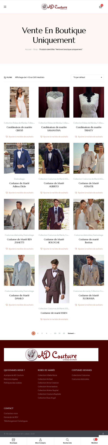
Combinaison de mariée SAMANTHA (54, 129)
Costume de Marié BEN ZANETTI (19, 241)
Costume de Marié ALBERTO (54, 185)
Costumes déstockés (14, 235)
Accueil (28, 49)
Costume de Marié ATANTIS (89, 185)
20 (55, 333)
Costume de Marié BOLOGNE (54, 241)
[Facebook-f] (103, 434)
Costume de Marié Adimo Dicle (19, 185)
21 (59, 333)
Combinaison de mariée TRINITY (88, 129)
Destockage (19, 179)
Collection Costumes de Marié (51, 235)
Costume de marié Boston (89, 241)
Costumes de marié (81, 291)
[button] (19, 136)
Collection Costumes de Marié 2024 (54, 179)
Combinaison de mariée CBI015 (19, 129)
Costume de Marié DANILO (19, 297)
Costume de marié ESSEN (54, 312)
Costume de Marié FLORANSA (89, 297)
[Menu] (6, 6)
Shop (35, 49)
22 (64, 333)
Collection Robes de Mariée (15, 123)
